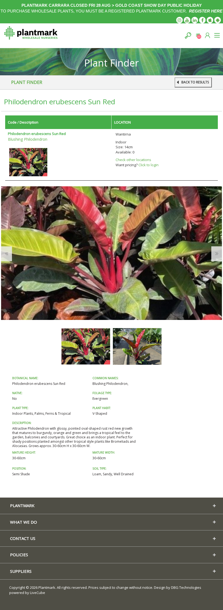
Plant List (198, 35)
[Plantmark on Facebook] (202, 20)
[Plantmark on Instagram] (179, 20)
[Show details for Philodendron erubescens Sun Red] (28, 161)
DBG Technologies (186, 587)
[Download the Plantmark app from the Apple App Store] (210, 20)
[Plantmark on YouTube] (187, 20)
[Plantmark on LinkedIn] (194, 20)
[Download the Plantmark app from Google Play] (217, 20)
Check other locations (133, 159)
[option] (86, 346)
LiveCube (37, 592)
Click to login (148, 164)
